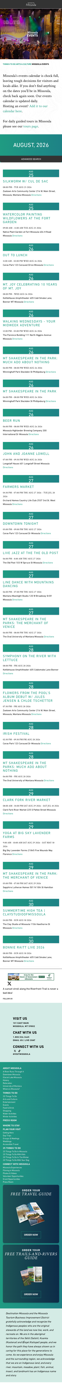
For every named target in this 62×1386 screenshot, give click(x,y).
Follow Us (8, 999)
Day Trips (7, 1135)
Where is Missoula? (11, 1089)
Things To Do (9, 64)
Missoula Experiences (12, 1167)
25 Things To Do (10, 1096)
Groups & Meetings (11, 1138)
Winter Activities (10, 1116)
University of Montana (12, 1086)
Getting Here (8, 1133)
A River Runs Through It (13, 1071)
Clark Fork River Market (26, 800)
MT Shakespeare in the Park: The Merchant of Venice (30, 875)
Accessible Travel (10, 1144)
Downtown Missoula (11, 1074)
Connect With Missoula (16, 1164)
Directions (36, 195)
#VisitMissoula (21, 1054)
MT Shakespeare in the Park (30, 391)
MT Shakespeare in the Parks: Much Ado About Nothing (25, 766)
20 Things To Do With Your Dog (16, 1160)
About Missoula (12, 1068)
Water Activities (9, 1113)
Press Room (10, 1120)
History (6, 1080)
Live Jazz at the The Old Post (30, 553)
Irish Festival (16, 733)
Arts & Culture (23, 64)
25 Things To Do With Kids (14, 1154)
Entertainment (9, 1102)
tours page (30, 126)
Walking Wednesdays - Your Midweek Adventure (29, 323)
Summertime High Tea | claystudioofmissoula (24, 912)
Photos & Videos (10, 1173)
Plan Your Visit (12, 1129)
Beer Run (11, 420)
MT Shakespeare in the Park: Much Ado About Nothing (30, 360)
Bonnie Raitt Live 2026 (24, 947)
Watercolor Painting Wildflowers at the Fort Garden (26, 218)
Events (6, 1105)
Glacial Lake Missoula (12, 1077)
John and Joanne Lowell (26, 454)
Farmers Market (18, 487)
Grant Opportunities (11, 1179)
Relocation (7, 1083)
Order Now (31, 1234)
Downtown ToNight (20, 523)
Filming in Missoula (11, 1170)
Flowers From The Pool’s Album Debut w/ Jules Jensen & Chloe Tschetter (28, 696)
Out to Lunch (15, 255)
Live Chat (30, 1040)
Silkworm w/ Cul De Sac (25, 181)
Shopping (7, 1111)
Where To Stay (11, 1125)
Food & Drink (8, 1108)
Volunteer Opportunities (13, 1176)
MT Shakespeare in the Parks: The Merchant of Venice (25, 623)
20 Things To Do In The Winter (16, 1157)
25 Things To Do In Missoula (15, 1151)
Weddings (7, 1141)
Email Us (18, 1040)
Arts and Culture (10, 1099)
